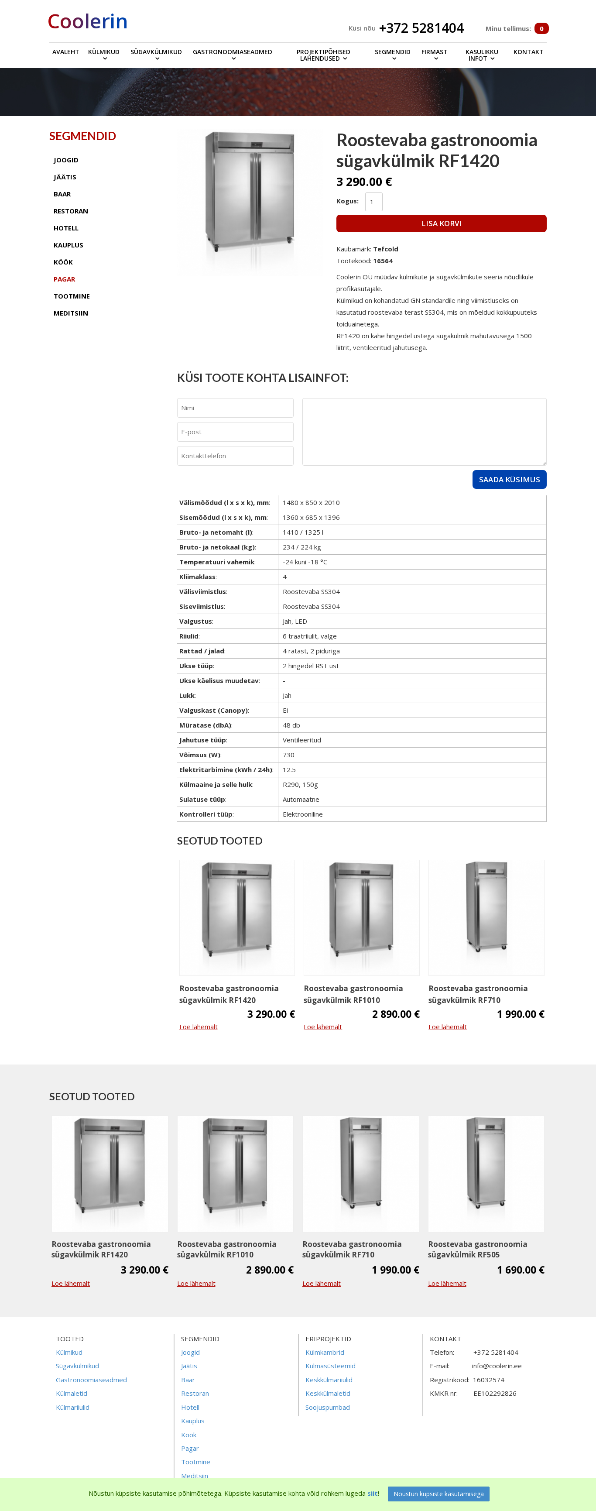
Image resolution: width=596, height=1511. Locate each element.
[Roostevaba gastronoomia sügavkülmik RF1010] (362, 918)
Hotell (190, 1407)
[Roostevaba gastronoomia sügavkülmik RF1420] (237, 918)
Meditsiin (194, 1475)
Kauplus (193, 1420)
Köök (188, 1434)
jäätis (65, 176)
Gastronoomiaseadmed (232, 52)
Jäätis (189, 1365)
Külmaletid (71, 1393)
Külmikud (104, 52)
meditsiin (71, 313)
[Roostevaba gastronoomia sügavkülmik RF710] (486, 918)
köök (63, 262)
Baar (188, 1379)
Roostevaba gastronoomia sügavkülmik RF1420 (229, 994)
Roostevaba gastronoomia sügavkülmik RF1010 (353, 994)
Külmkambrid (324, 1352)
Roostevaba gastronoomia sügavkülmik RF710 (478, 994)
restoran (71, 210)
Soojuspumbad (327, 1407)
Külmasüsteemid (330, 1365)
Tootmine (195, 1461)
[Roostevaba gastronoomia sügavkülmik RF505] (486, 1174)
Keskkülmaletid (327, 1393)
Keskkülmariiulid (329, 1379)
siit (372, 1493)
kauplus (68, 244)
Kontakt (529, 52)
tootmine (72, 296)
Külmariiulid (72, 1407)
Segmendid (393, 52)
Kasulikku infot (482, 55)
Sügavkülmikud (156, 52)
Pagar (190, 1448)
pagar (64, 279)
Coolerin (87, 20)
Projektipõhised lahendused (323, 55)
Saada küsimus (509, 479)
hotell (66, 227)
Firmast (434, 52)
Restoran (195, 1393)
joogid (66, 159)
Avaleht (65, 52)
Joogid (190, 1352)
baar (62, 193)
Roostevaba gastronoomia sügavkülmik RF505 (477, 1249)
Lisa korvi (441, 223)
